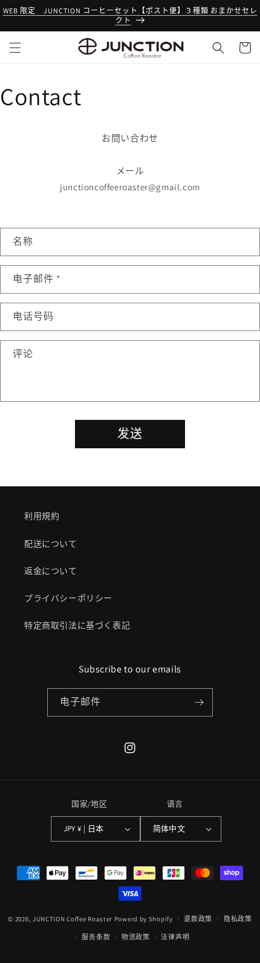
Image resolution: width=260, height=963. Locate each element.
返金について (50, 570)
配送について (50, 543)
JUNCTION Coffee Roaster (72, 918)
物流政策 (136, 937)
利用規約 (41, 515)
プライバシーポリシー (68, 598)
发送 (130, 434)
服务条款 (96, 937)
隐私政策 (238, 919)
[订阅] (199, 702)
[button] (15, 47)
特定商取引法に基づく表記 (77, 625)
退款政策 (198, 919)
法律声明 (175, 937)
